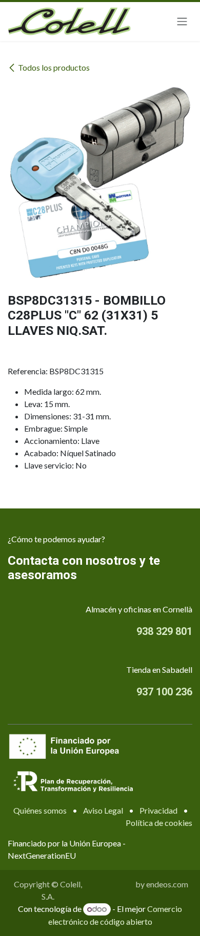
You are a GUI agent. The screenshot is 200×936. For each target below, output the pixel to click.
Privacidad (158, 810)
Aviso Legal (103, 810)
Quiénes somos (40, 810)
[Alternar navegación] (182, 21)
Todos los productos (54, 67)
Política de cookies (159, 822)
